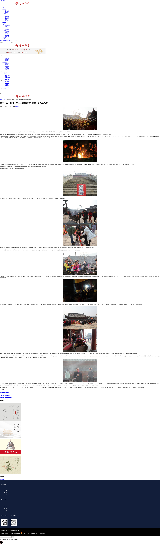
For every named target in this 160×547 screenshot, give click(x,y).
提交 (13, 536)
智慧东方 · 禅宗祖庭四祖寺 (6, 397)
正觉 (3, 106)
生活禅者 (4, 23)
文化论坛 (4, 30)
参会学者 (7, 33)
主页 (3, 7)
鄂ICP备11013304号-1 (41, 533)
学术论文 (7, 35)
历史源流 (7, 14)
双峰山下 (7, 19)
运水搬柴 (17, 106)
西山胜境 (4, 13)
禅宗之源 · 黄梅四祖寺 (5, 395)
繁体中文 (2, 479)
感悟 (6, 26)
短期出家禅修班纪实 (4, 392)
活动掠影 (7, 29)
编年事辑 (4, 37)
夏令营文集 (7, 28)
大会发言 (7, 32)
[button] (1, 542)
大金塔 (6, 12)
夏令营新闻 (7, 25)
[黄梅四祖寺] (15, 47)
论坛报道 (7, 31)
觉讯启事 (7, 10)
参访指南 (4, 22)
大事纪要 (7, 18)
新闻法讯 (4, 9)
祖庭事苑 (7, 11)
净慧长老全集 (3, 40)
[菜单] (0, 93)
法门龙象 (7, 17)
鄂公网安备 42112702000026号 (29, 533)
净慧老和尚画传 (14, 40)
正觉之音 (7, 16)
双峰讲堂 (8, 40)
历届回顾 (7, 36)
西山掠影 (7, 20)
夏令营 (3, 24)
